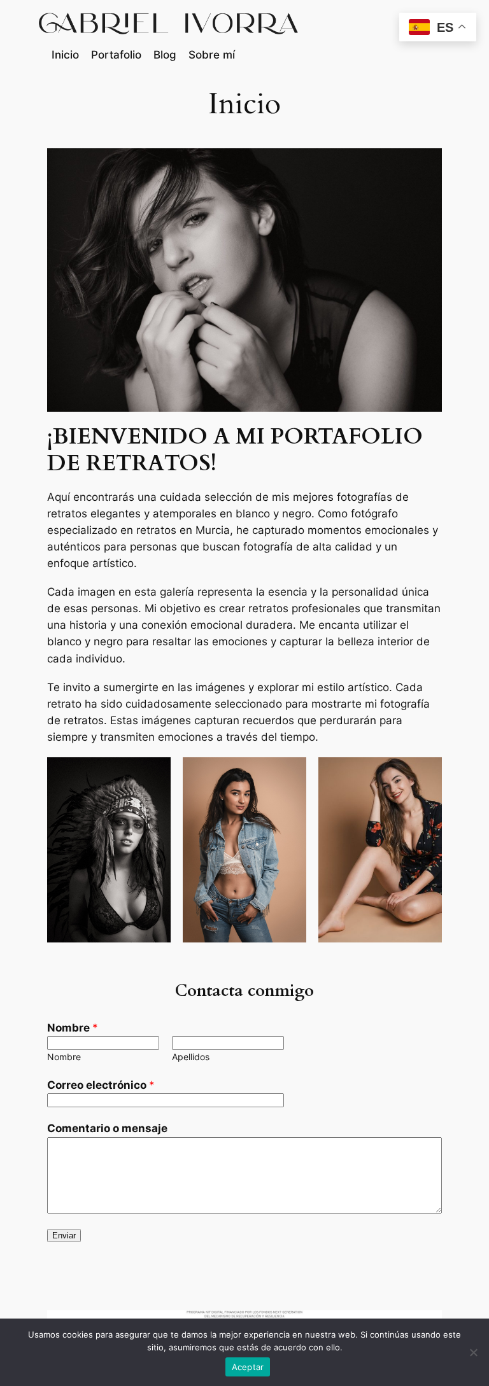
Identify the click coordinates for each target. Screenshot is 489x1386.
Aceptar (248, 1367)
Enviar (64, 1235)
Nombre (72, 1027)
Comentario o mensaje (107, 1128)
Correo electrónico (101, 1085)
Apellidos (190, 1056)
